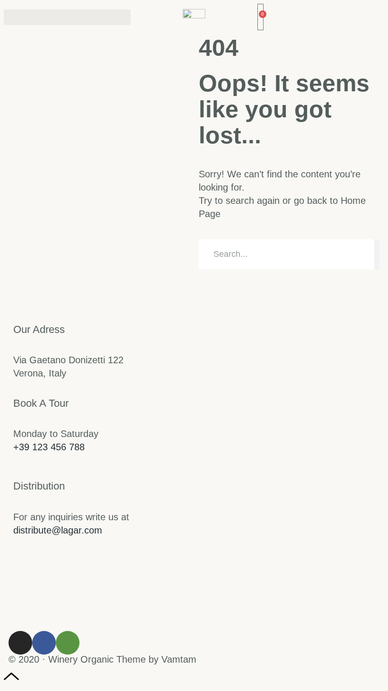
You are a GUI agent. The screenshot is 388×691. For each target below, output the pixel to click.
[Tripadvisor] (67, 643)
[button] (67, 17)
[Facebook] (44, 643)
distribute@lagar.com (57, 530)
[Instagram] (20, 643)
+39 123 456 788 (49, 447)
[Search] (376, 254)
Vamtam (178, 659)
